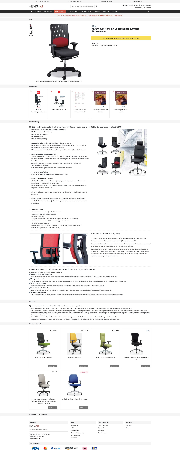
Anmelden (138, 8)
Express (106, 11)
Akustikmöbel (86, 11)
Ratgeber (115, 11)
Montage (101, 430)
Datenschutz (75, 430)
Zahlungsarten (103, 425)
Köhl (30, 19)
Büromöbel (48, 11)
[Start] (31, 11)
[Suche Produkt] (96, 6)
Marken (38, 11)
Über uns (74, 438)
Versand (101, 428)
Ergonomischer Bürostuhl (108, 45)
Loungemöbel (72, 11)
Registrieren (147, 8)
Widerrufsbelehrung (77, 433)
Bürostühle (59, 11)
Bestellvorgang (76, 435)
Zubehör (97, 11)
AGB (72, 428)
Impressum (74, 425)
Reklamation (102, 433)
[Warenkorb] (149, 11)
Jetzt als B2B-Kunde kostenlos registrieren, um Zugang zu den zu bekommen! (90, 15)
